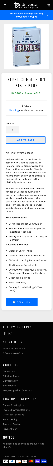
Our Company (10, 380)
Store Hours (9, 385)
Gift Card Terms (11, 376)
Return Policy (10, 419)
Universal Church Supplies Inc (23, 456)
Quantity (10, 123)
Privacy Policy (10, 428)
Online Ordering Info (13, 405)
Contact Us (9, 371)
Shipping (14, 110)
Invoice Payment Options (16, 409)
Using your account (13, 414)
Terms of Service (11, 424)
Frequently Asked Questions (18, 390)
